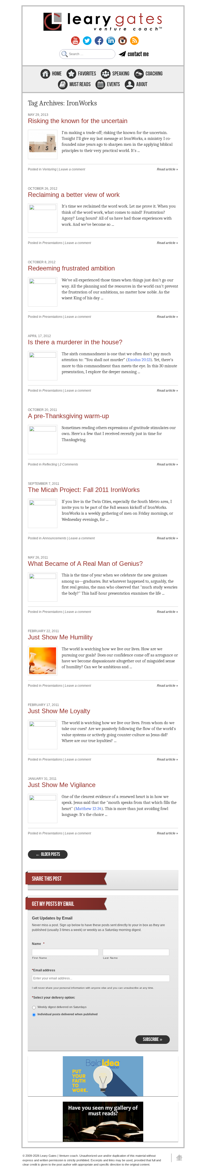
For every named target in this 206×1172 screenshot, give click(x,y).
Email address (43, 970)
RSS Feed (134, 40)
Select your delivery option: (53, 997)
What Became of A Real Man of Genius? (85, 563)
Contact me (138, 54)
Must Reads (80, 84)
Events (113, 84)
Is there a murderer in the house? (75, 342)
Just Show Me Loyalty (59, 711)
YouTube (75, 40)
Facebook (99, 40)
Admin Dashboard (177, 1158)
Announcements (54, 538)
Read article (166, 169)
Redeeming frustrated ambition (71, 268)
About (141, 84)
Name (38, 944)
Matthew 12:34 (88, 808)
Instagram (122, 40)
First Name (39, 957)
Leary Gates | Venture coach (103, 22)
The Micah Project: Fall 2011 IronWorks (84, 489)
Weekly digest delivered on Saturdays (62, 1007)
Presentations (52, 243)
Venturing (49, 169)
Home (57, 73)
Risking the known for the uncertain (77, 120)
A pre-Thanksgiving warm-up (68, 415)
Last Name (110, 957)
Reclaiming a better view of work (74, 194)
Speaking (120, 73)
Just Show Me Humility (60, 637)
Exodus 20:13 (139, 359)
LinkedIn (111, 40)
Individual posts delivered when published (68, 1014)
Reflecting (49, 464)
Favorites (87, 73)
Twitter (87, 40)
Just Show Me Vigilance (61, 784)
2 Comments (69, 464)
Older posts (47, 854)
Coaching (154, 73)
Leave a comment (72, 169)
